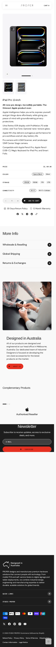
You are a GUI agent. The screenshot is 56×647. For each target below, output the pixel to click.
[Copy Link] (36, 211)
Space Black (38, 172)
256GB (27, 180)
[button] (6, 5)
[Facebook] (17, 211)
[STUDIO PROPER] (27, 5)
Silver (48, 172)
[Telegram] (27, 211)
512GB (36, 180)
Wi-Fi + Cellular (45, 188)
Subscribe (29, 447)
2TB (49, 180)
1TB (43, 180)
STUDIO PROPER (14, 633)
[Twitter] (22, 211)
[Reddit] (31, 211)
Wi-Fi (33, 188)
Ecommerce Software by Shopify (32, 633)
